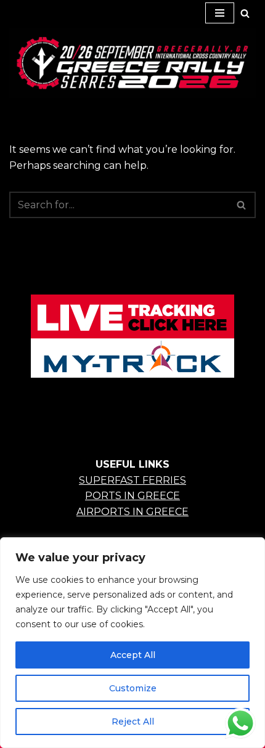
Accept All (132, 655)
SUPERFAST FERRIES (132, 480)
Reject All (133, 721)
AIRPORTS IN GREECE (132, 512)
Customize (133, 688)
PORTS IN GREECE (132, 496)
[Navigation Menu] (219, 12)
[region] (132, 642)
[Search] (245, 13)
